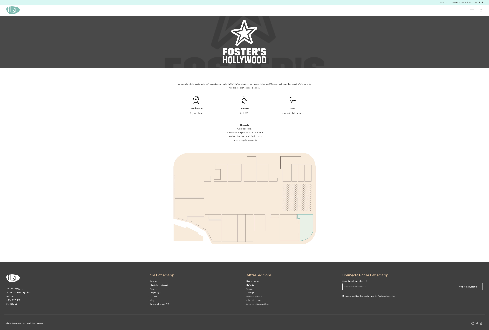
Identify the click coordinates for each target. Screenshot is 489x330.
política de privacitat (361, 296)
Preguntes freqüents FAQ (159, 304)
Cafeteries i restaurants (159, 285)
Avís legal (250, 293)
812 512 (244, 113)
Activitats (153, 296)
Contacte (249, 289)
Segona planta (196, 113)
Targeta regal (155, 293)
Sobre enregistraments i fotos (257, 304)
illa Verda (250, 285)
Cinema (153, 289)
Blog (152, 300)
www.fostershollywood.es (293, 113)
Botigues (153, 281)
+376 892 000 (13, 300)
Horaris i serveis (252, 281)
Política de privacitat (254, 296)
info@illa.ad (11, 304)
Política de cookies (253, 300)
